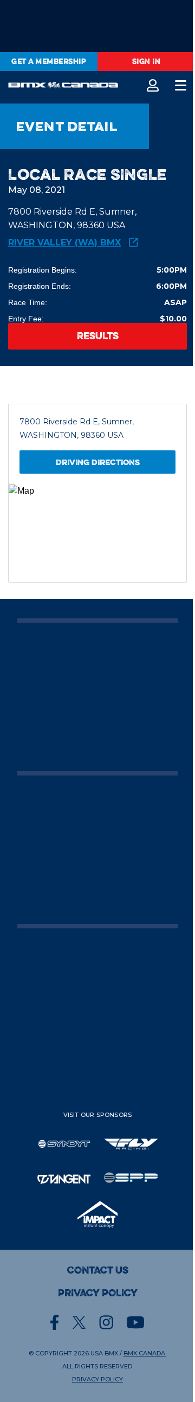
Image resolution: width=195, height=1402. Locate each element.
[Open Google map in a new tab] (97, 533)
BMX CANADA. (144, 1353)
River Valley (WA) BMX (64, 242)
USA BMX (104, 1353)
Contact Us (97, 1270)
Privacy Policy (98, 1293)
